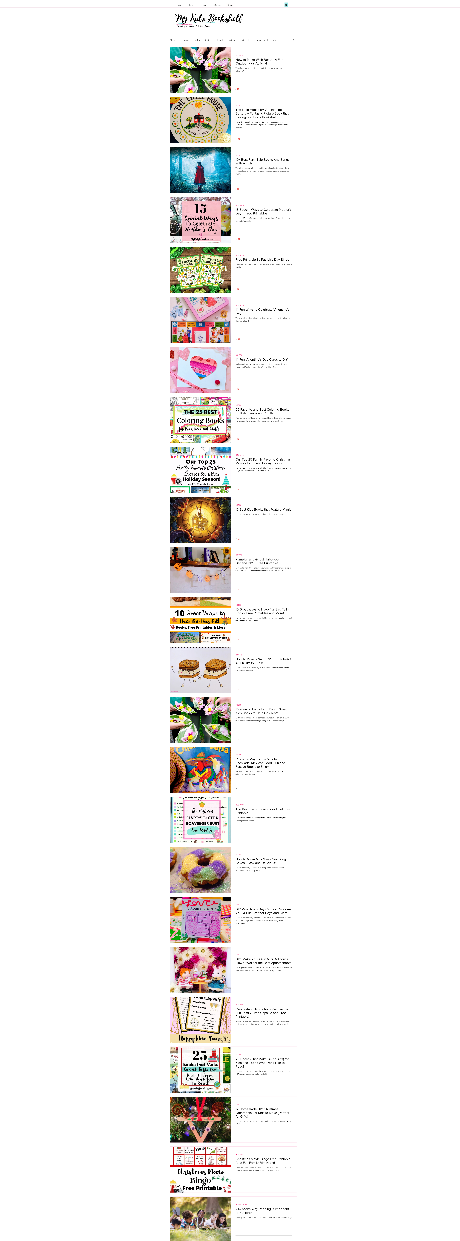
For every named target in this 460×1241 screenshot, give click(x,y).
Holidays (232, 40)
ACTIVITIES (240, 55)
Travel (220, 40)
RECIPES (239, 855)
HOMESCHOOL (241, 1205)
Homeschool (262, 40)
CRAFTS (239, 355)
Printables (246, 40)
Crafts (197, 40)
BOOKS (238, 105)
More (275, 40)
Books (186, 40)
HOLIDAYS (240, 205)
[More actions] (291, 52)
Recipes (208, 40)
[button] (294, 40)
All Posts (174, 40)
